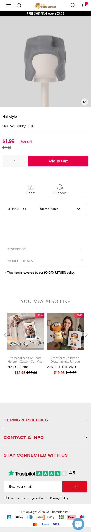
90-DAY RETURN (55, 272)
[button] (4, 344)
